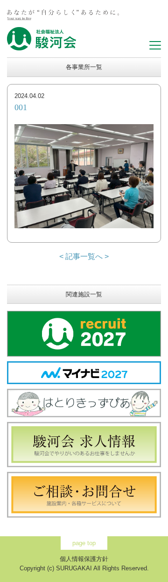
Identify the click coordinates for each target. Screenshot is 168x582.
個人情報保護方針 (84, 558)
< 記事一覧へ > (84, 256)
